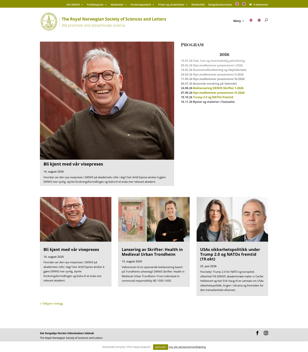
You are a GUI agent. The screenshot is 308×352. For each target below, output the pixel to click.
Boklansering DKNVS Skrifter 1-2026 (218, 88)
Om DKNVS (73, 4)
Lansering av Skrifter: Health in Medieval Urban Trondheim (152, 252)
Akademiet (117, 4)
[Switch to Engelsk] (237, 5)
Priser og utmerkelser (171, 4)
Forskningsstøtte (140, 4)
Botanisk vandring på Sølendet (215, 84)
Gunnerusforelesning (208, 70)
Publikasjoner (95, 4)
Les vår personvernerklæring (187, 347)
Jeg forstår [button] (160, 347)
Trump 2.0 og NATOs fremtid (213, 97)
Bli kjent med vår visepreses (73, 164)
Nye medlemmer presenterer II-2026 (218, 74)
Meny (237, 21)
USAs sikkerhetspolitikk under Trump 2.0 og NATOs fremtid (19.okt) (230, 254)
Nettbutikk (198, 4)
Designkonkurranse (220, 4)
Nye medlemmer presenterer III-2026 (219, 79)
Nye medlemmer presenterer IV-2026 (219, 93)
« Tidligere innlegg (51, 303)
